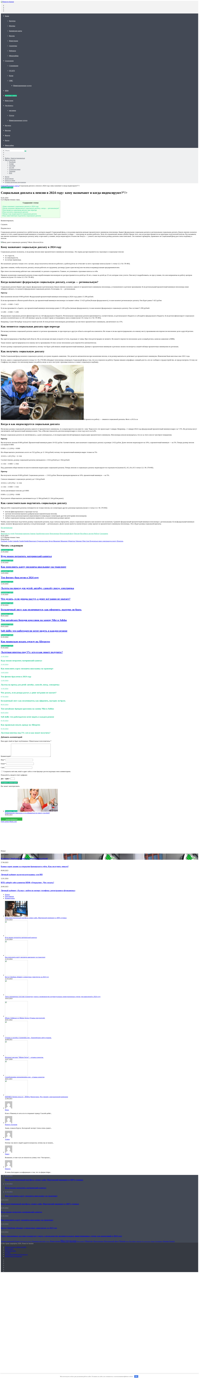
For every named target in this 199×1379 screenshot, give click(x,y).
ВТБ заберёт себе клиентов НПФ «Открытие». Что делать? (27, 882)
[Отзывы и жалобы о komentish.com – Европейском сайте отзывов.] (16, 1036)
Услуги (11, 115)
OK (136, 1376)
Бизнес (17, 1241)
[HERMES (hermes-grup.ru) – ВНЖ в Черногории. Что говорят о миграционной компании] (16, 1095)
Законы (33, 534)
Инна (7, 1110)
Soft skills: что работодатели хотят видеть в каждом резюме (34, 630)
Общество (88, 1241)
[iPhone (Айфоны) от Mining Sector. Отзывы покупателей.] (16, 1016)
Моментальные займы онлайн (15, 1247)
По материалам (6, 528)
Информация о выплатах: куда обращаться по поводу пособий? (27, 813)
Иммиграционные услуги (22, 85)
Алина (7, 1139)
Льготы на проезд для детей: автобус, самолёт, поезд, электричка (37, 588)
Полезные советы (11, 95)
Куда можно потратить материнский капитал (26, 556)
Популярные (9, 896)
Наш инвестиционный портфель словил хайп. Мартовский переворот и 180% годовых (36, 918)
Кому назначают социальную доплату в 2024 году (20, 206)
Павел (7, 1154)
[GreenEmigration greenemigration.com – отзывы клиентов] (16, 1075)
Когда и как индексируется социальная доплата (19, 214)
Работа (96, 534)
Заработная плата (42, 534)
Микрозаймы (13, 56)
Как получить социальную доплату (15, 212)
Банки (7, 16)
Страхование (9, 61)
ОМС (11, 81)
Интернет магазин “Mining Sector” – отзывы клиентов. (24, 1057)
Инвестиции (13, 41)
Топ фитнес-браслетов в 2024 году (20, 577)
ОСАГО (12, 71)
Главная (3, 186)
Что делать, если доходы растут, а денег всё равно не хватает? (35, 599)
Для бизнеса (9, 105)
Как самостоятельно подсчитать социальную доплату (21, 216)
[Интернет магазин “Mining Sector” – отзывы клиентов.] (16, 1055)
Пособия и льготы (87, 534)
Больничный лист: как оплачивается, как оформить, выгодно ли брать (41, 609)
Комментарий (6, 756)
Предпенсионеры (146, 1241)
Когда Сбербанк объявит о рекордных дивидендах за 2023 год (27, 977)
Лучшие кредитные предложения (15, 182)
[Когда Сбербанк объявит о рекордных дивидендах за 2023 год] (16, 975)
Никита (7, 1169)
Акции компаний (8, 1241)
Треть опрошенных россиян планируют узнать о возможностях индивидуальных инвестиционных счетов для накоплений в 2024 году (53, 996)
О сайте (7, 1253)
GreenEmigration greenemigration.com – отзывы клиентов (24, 1077)
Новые (7, 894)
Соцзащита (104, 534)
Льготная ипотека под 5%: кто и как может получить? (32, 652)
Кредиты (12, 21)
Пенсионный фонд (67, 534)
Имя (3, 760)
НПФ (6, 90)
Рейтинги (12, 51)
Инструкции (68, 1241)
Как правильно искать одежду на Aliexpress (25, 641)
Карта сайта (9, 1249)
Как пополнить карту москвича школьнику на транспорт (33, 566)
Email (3, 764)
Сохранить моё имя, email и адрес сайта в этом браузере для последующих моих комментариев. (37, 771)
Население (80, 1241)
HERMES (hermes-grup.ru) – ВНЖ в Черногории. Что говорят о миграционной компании (36, 1097)
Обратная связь (10, 1251)
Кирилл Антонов (11, 1124)
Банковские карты (15, 31)
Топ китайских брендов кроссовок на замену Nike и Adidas (34, 620)
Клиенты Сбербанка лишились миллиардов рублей (24, 858)
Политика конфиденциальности (16, 1254)
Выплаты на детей (7, 534)
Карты (7, 140)
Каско (11, 76)
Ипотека (12, 26)
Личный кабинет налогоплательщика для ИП (22, 874)
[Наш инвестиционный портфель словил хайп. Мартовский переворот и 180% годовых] (16, 916)
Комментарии (10, 898)
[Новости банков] (7, 2)
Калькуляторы (9, 178)
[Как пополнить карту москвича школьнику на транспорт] (16, 955)
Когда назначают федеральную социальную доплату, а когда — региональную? (30, 208)
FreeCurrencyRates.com (9, 821)
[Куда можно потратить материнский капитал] (16, 936)
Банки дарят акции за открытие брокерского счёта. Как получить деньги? (35, 866)
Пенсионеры (54, 534)
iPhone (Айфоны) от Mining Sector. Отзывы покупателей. (25, 1018)
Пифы (127, 1241)
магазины (12, 110)
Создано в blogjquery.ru (11, 819)
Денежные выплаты (22, 534)
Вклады (12, 36)
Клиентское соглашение (13, 1256)
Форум (7, 177)
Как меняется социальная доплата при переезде (19, 210)
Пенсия (77, 534)
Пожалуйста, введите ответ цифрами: (14, 775)
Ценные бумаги (169, 1241)
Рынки (153, 1241)
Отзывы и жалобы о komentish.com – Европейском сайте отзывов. (28, 1038)
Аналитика (13, 46)
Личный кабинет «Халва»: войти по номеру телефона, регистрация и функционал (38, 890)
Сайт (2, 767)
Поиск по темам (10, 180)
